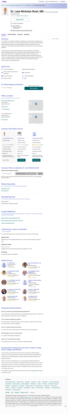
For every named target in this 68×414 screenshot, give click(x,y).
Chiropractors (33, 381)
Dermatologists (45, 381)
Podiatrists (7, 387)
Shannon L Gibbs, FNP (33, 289)
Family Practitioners (16, 383)
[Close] (65, 406)
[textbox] (8, 173)
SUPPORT (7, 392)
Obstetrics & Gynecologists (53, 383)
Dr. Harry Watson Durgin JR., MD (13, 272)
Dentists (39, 381)
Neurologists (44, 383)
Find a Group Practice (16, 389)
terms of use (28, 397)
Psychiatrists (13, 387)
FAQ (12, 392)
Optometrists (21, 385)
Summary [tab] (3, 34)
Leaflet (35, 110)
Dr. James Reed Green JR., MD (34, 263)
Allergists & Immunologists (10, 381)
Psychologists (19, 387)
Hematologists (33, 383)
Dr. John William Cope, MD (13, 280)
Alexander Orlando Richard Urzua (34, 281)
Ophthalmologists (14, 385)
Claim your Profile (54, 12)
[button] (36, 104)
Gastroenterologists (25, 383)
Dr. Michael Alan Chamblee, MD (38, 138)
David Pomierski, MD (12, 296)
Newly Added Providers (55, 387)
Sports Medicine (5, 190)
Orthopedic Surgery (5, 188)
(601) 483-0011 (6, 109)
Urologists (33, 387)
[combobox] (8, 173)
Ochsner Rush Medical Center (7, 223)
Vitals (42, 110)
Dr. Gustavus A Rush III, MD (14, 289)
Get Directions (4, 106)
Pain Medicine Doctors (39, 385)
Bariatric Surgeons (20, 381)
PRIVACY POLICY (24, 392)
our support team (34, 370)
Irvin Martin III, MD (32, 296)
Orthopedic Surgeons (29, 385)
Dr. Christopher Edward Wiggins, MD (33, 272)
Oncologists (7, 385)
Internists (39, 383)
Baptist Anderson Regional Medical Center (22, 30)
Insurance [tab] (26, 34)
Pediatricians (46, 385)
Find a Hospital (8, 389)
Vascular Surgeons (39, 387)
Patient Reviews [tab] (12, 34)
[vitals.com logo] (4, 1)
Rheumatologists (27, 387)
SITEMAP (17, 392)
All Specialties (47, 387)
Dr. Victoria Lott (11, 263)
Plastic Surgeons (54, 385)
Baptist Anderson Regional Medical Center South (12, 220)
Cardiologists (27, 381)
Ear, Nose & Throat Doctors (54, 381)
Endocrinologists (8, 383)
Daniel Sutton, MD (20, 138)
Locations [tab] (20, 34)
